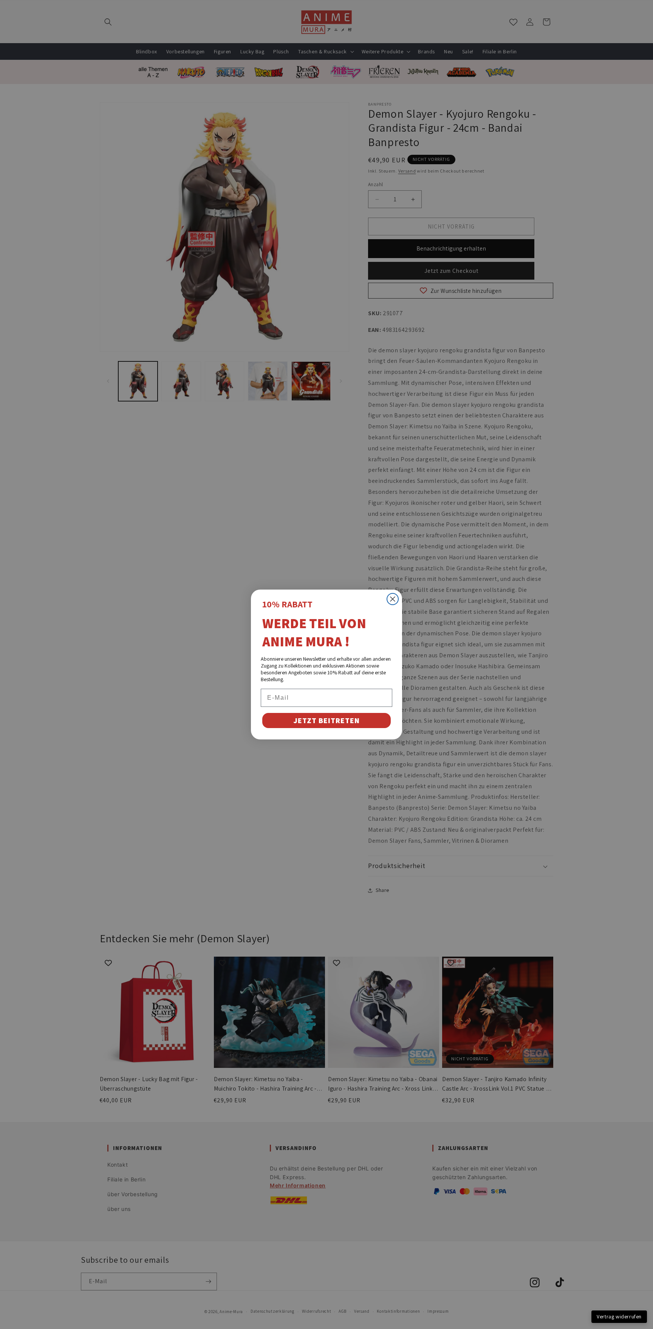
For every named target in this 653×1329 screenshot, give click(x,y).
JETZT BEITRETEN (326, 720)
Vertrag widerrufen (619, 1316)
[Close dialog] (392, 599)
